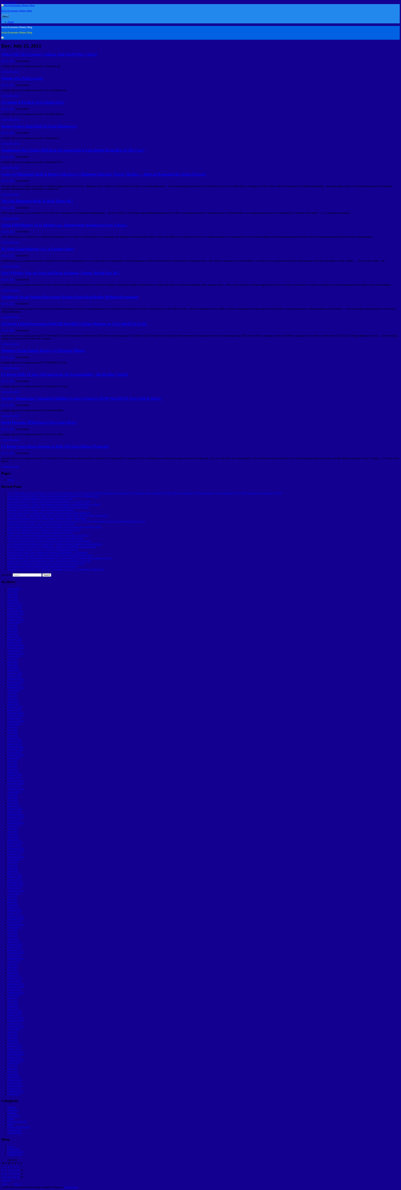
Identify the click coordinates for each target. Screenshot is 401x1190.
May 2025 (13, 631)
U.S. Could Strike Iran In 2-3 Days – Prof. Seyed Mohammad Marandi (43, 549)
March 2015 (14, 975)
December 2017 (15, 882)
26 (15, 1177)
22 (3, 1177)
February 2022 (15, 741)
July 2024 (12, 659)
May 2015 (13, 969)
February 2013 (15, 1046)
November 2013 (16, 1020)
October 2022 (14, 718)
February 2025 (15, 639)
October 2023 (14, 684)
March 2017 (14, 907)
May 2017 (13, 902)
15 (3, 1173)
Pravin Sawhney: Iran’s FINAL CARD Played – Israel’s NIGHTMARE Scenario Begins (52, 546)
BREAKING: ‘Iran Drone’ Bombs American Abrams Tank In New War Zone (46, 563)
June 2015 (13, 967)
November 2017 (16, 885)
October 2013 (14, 1023)
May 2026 (13, 597)
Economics (13, 1110)
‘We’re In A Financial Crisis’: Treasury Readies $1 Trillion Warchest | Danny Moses (49, 541)
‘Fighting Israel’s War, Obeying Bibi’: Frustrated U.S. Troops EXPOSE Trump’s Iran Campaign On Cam (60, 558)
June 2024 (13, 662)
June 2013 (13, 1034)
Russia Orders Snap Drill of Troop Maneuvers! (39, 126)
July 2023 (12, 693)
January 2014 (14, 1015)
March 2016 (14, 941)
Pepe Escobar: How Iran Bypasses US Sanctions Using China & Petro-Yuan (45, 538)
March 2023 (14, 704)
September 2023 (16, 687)
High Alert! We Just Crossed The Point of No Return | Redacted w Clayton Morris (48, 507)
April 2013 (13, 1040)
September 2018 (16, 856)
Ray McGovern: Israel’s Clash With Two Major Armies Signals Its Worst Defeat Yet (49, 513)
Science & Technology (19, 1127)
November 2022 (16, 715)
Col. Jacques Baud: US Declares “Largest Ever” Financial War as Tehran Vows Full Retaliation (55, 544)
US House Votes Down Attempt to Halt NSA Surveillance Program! (55, 446)
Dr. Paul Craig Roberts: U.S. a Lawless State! (37, 249)
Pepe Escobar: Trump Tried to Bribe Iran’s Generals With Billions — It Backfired (48, 552)
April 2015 (13, 972)
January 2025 (14, 642)
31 (9, 1180)
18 (12, 1173)
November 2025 (16, 614)
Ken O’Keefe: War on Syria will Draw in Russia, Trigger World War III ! (60, 273)
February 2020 (15, 808)
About (11, 22)
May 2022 (13, 732)
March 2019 (14, 840)
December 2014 (15, 984)
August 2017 (14, 893)
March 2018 (14, 873)
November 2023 (16, 681)
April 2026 (13, 599)
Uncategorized (15, 1132)
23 (6, 1177)
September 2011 (15, 1091)
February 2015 (15, 978)
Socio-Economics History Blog (16, 10)
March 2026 (14, 602)
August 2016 (14, 927)
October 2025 (14, 616)
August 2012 (14, 1063)
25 (12, 1177)
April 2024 (13, 667)
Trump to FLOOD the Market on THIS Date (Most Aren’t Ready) (40, 532)
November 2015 (16, 952)
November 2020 (16, 783)
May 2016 (13, 936)
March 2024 (14, 670)
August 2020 (14, 792)
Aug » (17, 1184)
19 (15, 1173)
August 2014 (14, 995)
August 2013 (14, 1029)
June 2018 (13, 865)
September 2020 (16, 789)
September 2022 (16, 721)
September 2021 (16, 755)
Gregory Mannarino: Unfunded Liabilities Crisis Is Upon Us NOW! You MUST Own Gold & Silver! (81, 398)
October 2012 (14, 1057)
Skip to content (8, 2)
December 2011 (15, 1085)
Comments (15, 1151)
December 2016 (15, 916)
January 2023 (14, 710)
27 (18, 1177)
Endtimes (12, 1113)
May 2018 (13, 868)
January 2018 (14, 879)
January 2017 (14, 913)
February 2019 (15, 842)
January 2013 (14, 1049)
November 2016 (16, 919)
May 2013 (13, 1037)
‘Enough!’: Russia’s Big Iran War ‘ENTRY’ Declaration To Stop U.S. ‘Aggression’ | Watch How (56, 569)
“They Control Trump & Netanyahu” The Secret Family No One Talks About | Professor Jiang (54, 527)
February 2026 (15, 605)
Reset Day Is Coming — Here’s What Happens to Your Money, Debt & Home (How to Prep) (54, 504)
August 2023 (14, 690)
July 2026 (12, 591)
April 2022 (13, 735)
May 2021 (13, 766)
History (11, 1118)
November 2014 (16, 986)
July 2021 (12, 760)
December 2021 (15, 746)
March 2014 (14, 1009)
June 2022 (13, 729)
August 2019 (14, 825)
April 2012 (13, 1074)
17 (9, 1173)
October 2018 (14, 854)
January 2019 (14, 845)
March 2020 (14, 806)
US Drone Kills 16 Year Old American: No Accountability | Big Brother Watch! (64, 374)
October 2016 (14, 921)
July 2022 (12, 727)
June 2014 (13, 1001)
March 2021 (14, 772)
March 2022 (14, 738)
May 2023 (13, 698)
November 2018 (16, 851)
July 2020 (12, 794)
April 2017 (13, 904)
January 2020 (14, 811)
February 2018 (15, 876)
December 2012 (15, 1051)
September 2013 (16, 1026)
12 (15, 1170)
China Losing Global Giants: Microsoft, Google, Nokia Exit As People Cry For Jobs (49, 561)
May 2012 (13, 1071)
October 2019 (14, 820)
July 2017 (12, 896)
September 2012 (16, 1060)
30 (6, 1180)
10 (9, 1170)
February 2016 (15, 944)
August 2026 (14, 588)
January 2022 (14, 743)
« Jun (4, 1184)
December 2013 (15, 1017)
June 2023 (13, 695)
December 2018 (15, 848)
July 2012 (12, 1065)
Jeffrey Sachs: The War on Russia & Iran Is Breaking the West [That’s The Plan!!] (48, 535)
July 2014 (12, 998)
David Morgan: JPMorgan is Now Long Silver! (39, 422)
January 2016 (14, 947)
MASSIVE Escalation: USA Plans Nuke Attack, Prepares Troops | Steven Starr (47, 518)
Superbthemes (71, 1187)
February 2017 (15, 910)
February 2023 (15, 707)
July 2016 (12, 930)
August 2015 (14, 961)
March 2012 (14, 1077)
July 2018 (12, 862)
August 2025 (14, 622)
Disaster (12, 1107)
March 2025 (14, 636)
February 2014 (15, 1012)
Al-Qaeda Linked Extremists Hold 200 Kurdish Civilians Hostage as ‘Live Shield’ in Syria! (74, 324)
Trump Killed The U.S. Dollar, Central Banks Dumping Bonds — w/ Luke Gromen (49, 501)
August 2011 (14, 1094)
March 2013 (14, 1043)
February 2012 (15, 1080)
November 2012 (16, 1054)
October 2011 (14, 1088)
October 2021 (14, 752)
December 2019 (15, 814)
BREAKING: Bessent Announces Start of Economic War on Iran (40, 498)
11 (12, 1170)
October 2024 (14, 650)
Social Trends (14, 1130)
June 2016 (13, 933)
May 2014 (13, 1003)
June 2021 (13, 763)
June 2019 (13, 831)
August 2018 (14, 859)
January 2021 (14, 777)
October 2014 (14, 989)
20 (18, 1173)
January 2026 (14, 608)
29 (3, 1180)
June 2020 (13, 797)
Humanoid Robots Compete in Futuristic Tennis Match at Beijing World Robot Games (50, 555)
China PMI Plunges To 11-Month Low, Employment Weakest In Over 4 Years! (64, 225)
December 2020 (15, 780)
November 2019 (16, 817)
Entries (14, 1149)
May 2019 (13, 834)
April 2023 (13, 701)
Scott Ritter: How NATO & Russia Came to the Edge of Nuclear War (42, 566)
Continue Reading (10, 71)
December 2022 (15, 712)
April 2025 (13, 633)
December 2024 (15, 645)
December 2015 (15, 950)
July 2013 (12, 1032)
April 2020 (13, 803)
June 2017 (13, 899)
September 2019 (16, 823)
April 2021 (13, 769)
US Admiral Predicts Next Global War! (32, 102)
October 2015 (14, 955)
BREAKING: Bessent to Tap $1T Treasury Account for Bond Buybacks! (44, 529)
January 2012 (14, 1082)
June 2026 (13, 594)
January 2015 (14, 981)
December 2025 (15, 611)
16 (6, 1173)
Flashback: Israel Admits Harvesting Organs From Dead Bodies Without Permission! (69, 297)
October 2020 (14, 786)
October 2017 (14, 888)
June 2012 (13, 1068)
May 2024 (13, 664)
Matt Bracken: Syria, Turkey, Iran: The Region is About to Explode (41, 524)
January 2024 (14, 676)
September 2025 (16, 619)
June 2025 (13, 628)
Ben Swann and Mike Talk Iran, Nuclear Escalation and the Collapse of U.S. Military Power (53, 496)
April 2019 (13, 837)
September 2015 (16, 958)
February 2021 (15, 775)
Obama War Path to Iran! (22, 78)
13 (18, 1170)
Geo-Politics (14, 1116)
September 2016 (16, 924)
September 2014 (16, 992)
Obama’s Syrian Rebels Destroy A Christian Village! (43, 350)
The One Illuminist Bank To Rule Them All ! (37, 201)
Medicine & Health (17, 1121)
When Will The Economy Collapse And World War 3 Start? (49, 54)
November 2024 (16, 647)
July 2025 (12, 625)
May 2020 (13, 800)
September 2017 (16, 890)
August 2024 (14, 656)
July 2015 (12, 964)
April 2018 (13, 871)
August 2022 (14, 724)
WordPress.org (15, 1154)
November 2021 (16, 749)
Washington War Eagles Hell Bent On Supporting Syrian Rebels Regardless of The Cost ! (72, 150)
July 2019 (12, 828)
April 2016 (13, 938)
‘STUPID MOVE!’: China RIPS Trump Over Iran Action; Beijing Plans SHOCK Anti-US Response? (58, 515)
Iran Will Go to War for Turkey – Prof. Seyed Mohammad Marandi (41, 510)
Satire (10, 1124)
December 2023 (15, 679)
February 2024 (15, 673)
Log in (11, 1146)
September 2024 (16, 653)
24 (9, 1177)
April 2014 (13, 1006)
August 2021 (14, 758)
